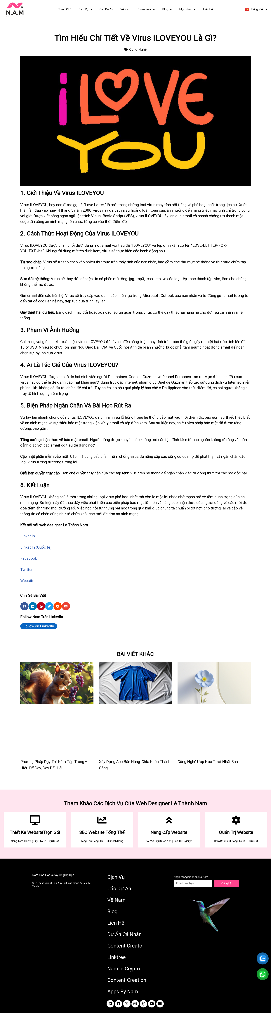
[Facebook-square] (160, 1003)
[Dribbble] (143, 1003)
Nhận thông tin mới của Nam (191, 877)
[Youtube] (151, 1003)
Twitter (26, 569)
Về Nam (125, 9)
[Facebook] (118, 1003)
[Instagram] (135, 1003)
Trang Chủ (64, 9)
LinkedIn (27, 536)
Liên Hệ (208, 9)
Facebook (28, 558)
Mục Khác (185, 9)
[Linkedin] (110, 1003)
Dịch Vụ (83, 9)
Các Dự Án (106, 9)
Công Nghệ (138, 49)
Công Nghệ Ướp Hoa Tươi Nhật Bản (208, 761)
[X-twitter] (127, 1003)
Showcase (144, 9)
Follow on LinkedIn (39, 626)
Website (27, 580)
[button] (24, 606)
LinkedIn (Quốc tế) (35, 547)
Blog (165, 9)
